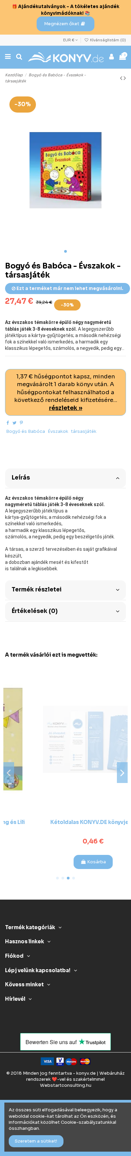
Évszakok (58, 431)
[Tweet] (14, 423)
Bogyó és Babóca (25, 431)
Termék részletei (36, 589)
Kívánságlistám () (107, 40)
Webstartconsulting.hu (65, 1085)
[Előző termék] (122, 78)
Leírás (21, 477)
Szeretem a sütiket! (36, 1141)
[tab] (65, 477)
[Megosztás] (7, 423)
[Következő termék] (125, 78)
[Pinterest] (21, 423)
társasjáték (83, 431)
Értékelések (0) (34, 611)
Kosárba (68, 862)
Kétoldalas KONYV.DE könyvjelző (65, 822)
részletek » (65, 408)
